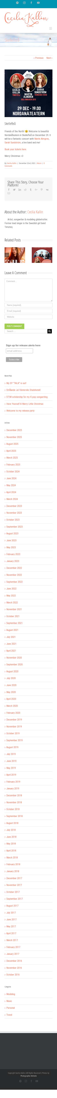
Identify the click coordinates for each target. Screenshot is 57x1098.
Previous (39, 58)
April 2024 (11, 492)
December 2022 (14, 568)
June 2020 (11, 685)
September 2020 (14, 664)
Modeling (10, 994)
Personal (10, 1007)
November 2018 (14, 802)
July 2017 (11, 912)
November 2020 (14, 657)
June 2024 (11, 478)
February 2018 (13, 864)
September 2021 (14, 623)
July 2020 (11, 678)
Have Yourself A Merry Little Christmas (24, 403)
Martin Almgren (41, 138)
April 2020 (11, 699)
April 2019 (11, 774)
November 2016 (14, 967)
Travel (9, 1014)
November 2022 (14, 574)
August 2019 (12, 747)
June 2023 (11, 540)
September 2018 (14, 816)
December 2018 (14, 795)
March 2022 (12, 602)
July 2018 (11, 829)
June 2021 (11, 643)
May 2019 (11, 768)
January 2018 (12, 871)
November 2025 (14, 437)
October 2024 (13, 471)
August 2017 (12, 905)
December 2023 (14, 506)
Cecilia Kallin (11, 163)
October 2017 (13, 892)
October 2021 (13, 616)
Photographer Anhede (29, 1076)
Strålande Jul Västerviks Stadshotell (23, 390)
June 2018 (11, 836)
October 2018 (13, 809)
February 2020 (13, 712)
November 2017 (14, 885)
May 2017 (11, 926)
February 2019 (13, 781)
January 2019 (12, 788)
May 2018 (11, 843)
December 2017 (14, 878)
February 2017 (13, 947)
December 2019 (14, 719)
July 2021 (11, 637)
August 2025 (12, 443)
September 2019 (14, 740)
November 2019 (14, 726)
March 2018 (12, 857)
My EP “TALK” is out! (16, 383)
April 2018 (11, 850)
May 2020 (11, 692)
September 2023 (14, 526)
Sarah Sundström (13, 142)
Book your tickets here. (16, 149)
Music (39, 163)
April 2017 (11, 933)
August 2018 (12, 823)
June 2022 (11, 588)
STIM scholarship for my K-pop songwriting (27, 397)
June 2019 (11, 761)
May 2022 (11, 595)
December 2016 (14, 960)
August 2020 (12, 671)
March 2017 (12, 940)
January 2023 (12, 561)
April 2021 (11, 650)
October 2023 (13, 519)
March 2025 (12, 457)
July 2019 (11, 754)
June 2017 (11, 919)
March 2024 (12, 499)
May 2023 (11, 547)
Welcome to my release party (20, 410)
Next (48, 58)
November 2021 (14, 609)
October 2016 (13, 974)
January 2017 (12, 954)
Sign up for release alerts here (23, 345)
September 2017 (14, 898)
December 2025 (14, 430)
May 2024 (11, 485)
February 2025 (13, 464)
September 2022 (14, 581)
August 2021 (12, 630)
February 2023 (13, 554)
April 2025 (11, 450)
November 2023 (14, 512)
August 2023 (12, 533)
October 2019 (13, 733)
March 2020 (12, 705)
